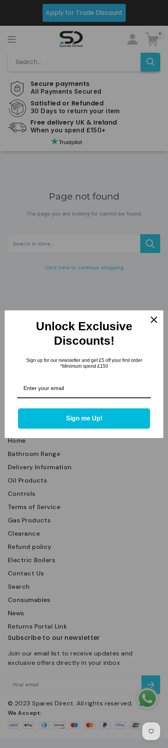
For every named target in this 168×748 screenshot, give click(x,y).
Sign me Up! (84, 418)
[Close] (154, 319)
